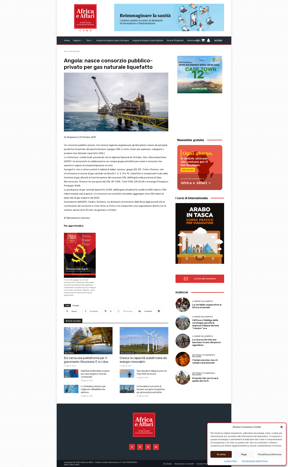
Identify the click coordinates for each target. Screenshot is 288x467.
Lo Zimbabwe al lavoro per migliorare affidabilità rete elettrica (93, 389)
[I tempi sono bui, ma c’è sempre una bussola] (183, 359)
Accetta (221, 454)
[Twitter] (83, 30)
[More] (159, 311)
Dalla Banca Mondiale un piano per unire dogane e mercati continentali (95, 374)
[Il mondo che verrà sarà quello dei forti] (183, 377)
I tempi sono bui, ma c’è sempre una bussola (205, 361)
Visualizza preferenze (269, 454)
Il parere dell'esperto (202, 301)
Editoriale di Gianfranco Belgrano (203, 356)
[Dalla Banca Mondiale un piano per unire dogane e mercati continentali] (71, 373)
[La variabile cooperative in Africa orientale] (183, 304)
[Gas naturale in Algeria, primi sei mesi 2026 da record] (127, 373)
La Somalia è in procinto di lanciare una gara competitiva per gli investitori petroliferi (151, 389)
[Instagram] (91, 30)
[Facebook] (80, 30)
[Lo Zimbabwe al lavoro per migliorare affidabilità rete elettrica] (71, 389)
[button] (281, 426)
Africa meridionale (72, 51)
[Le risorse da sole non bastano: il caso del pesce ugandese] (183, 341)
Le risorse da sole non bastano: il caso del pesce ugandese (206, 342)
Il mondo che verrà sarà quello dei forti (205, 379)
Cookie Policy (230, 461)
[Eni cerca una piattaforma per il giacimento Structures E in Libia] (88, 340)
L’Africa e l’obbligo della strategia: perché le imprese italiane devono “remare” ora (205, 324)
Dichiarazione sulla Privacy (255, 461)
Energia (76, 305)
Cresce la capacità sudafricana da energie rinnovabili (143, 360)
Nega (244, 454)
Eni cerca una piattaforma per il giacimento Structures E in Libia (86, 360)
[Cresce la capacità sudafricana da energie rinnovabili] (144, 340)
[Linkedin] (87, 30)
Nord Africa (69, 353)
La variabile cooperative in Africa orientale (207, 306)
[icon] (209, 40)
